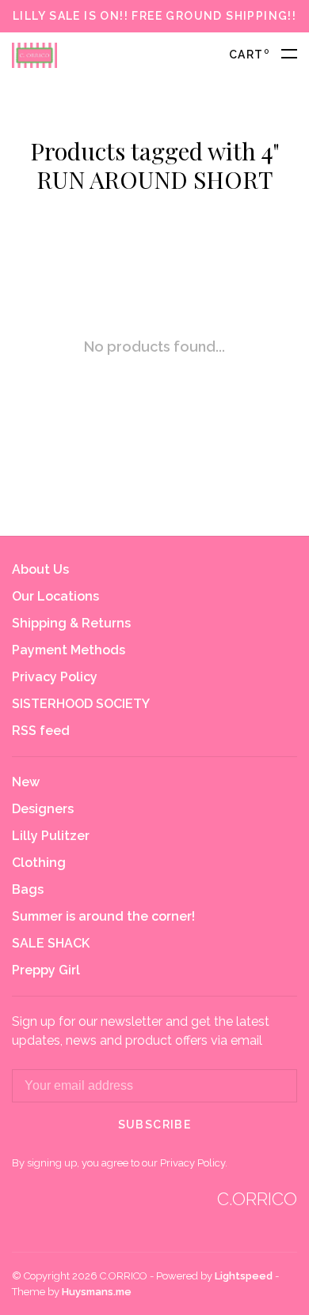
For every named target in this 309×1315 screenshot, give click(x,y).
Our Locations (55, 596)
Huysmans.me (97, 1292)
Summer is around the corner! (103, 916)
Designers (43, 808)
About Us (40, 569)
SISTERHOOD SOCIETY (81, 703)
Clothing (39, 862)
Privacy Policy (54, 676)
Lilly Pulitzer (51, 835)
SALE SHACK (51, 943)
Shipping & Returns (71, 623)
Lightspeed (244, 1276)
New (26, 781)
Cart (249, 54)
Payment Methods (68, 650)
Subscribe (155, 1124)
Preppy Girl (46, 970)
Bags (28, 889)
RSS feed (41, 730)
